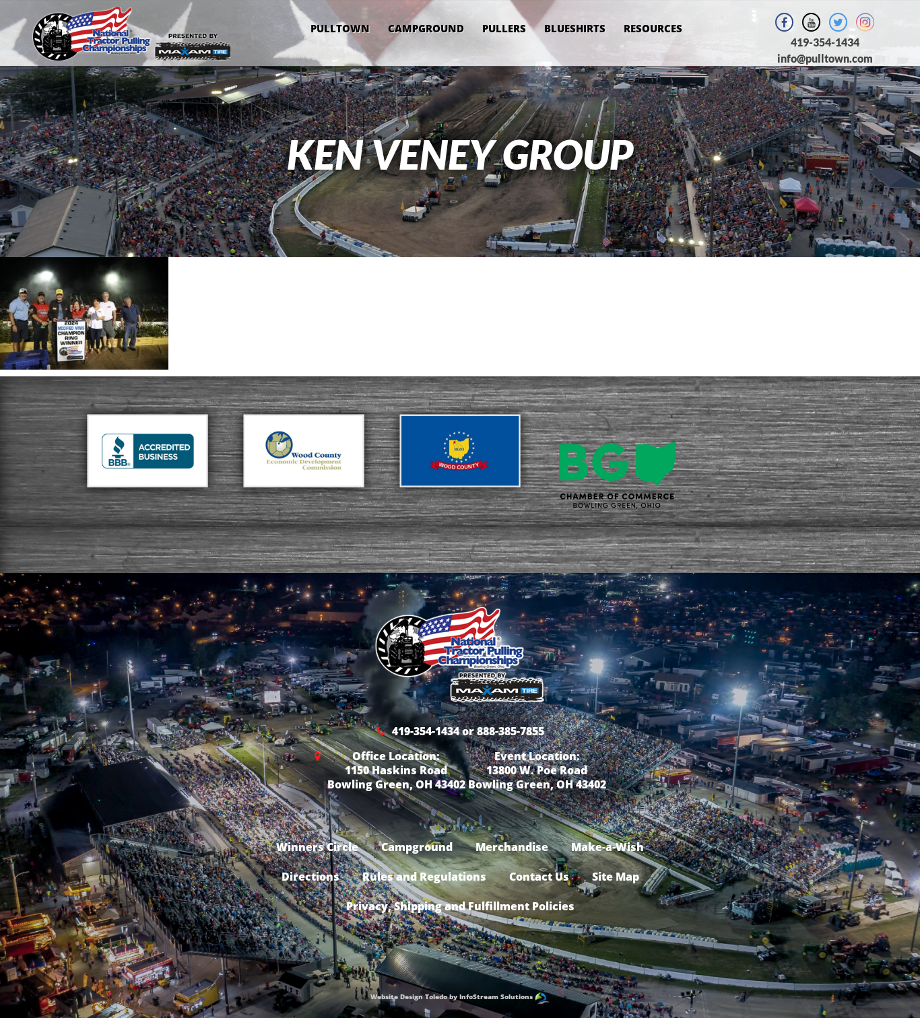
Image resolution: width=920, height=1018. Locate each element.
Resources (653, 28)
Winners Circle (317, 847)
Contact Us (539, 876)
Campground (426, 28)
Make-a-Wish (607, 847)
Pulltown (340, 28)
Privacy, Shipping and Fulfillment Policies (460, 906)
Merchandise (511, 847)
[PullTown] (131, 52)
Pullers (504, 28)
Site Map (615, 876)
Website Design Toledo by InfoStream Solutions (452, 996)
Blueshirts (574, 28)
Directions (310, 876)
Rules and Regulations (424, 876)
